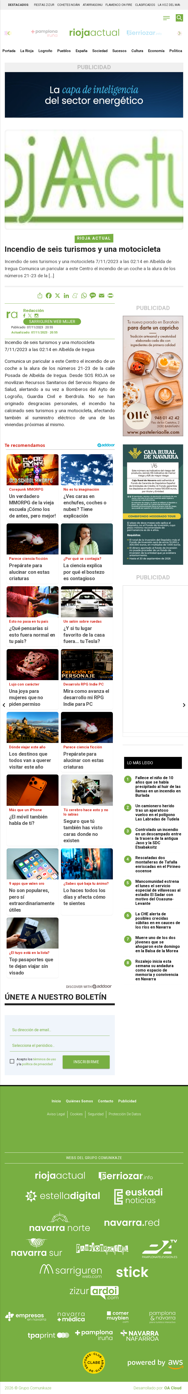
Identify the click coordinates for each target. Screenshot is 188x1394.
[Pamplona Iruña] (94, 1335)
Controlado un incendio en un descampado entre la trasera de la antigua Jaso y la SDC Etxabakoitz (154, 839)
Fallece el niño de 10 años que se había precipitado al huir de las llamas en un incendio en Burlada (154, 787)
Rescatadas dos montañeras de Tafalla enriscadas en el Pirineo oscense (153, 864)
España (81, 51)
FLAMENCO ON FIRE (119, 5)
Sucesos (119, 51)
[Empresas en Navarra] (26, 1316)
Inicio (56, 1101)
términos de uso (44, 1059)
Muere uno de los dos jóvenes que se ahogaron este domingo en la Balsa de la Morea (153, 944)
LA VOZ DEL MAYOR (171, 5)
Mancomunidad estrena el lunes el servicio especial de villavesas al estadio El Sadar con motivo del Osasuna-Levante (153, 892)
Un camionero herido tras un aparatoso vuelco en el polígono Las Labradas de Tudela (153, 812)
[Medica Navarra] (71, 1316)
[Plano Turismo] (162, 1316)
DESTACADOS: (18, 5)
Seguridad (96, 1114)
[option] (94, 33)
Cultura (137, 51)
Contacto (105, 1101)
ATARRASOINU (93, 5)
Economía (156, 51)
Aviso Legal (56, 1114)
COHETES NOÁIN (68, 5)
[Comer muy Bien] (117, 1316)
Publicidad (127, 1101)
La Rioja (27, 51)
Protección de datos (125, 1114)
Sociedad (99, 51)
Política (175, 51)
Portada (8, 51)
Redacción (33, 311)
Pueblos (64, 51)
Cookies (76, 1114)
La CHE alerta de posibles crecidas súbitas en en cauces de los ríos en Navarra (153, 920)
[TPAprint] (48, 1335)
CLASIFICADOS (145, 5)
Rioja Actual (94, 238)
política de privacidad (37, 1064)
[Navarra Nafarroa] (139, 1335)
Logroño (45, 51)
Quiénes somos (79, 1101)
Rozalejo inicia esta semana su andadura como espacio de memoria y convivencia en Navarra (152, 970)
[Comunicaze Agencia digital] (94, 1137)
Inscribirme (86, 1062)
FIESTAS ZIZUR (44, 5)
